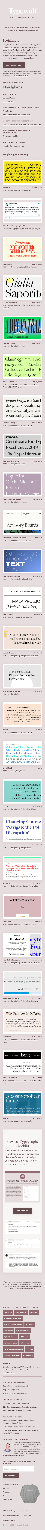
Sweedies (7, 264)
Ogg (20, 384)
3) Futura (33, 1312)
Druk (23, 463)
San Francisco (16, 617)
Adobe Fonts (7, 71)
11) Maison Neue (10, 1343)
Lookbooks (22, 27)
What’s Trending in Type (22, 17)
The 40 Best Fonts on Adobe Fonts (17, 114)
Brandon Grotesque (28, 924)
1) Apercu (8, 1312)
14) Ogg (30, 1349)
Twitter (6, 1488)
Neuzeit (24, 502)
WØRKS (6, 187)
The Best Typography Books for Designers (20, 1406)
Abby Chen (7, 614)
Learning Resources (28, 30)
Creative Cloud (22, 1282)
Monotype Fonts (26, 1284)
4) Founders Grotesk (12, 1318)
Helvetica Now (26, 190)
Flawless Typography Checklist (17, 226)
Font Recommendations (14, 1382)
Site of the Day (11, 1515)
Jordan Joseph (10, 423)
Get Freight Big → (14, 65)
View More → (28, 1355)
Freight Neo (19, 145)
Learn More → (23, 1211)
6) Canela (29, 1324)
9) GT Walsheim (10, 1337)
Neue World (15, 266)
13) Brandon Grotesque (13, 1349)
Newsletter (7, 1499)
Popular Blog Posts (12, 1417)
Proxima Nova (26, 425)
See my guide (10, 136)
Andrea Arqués (10, 382)
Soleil (13, 770)
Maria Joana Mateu (12, 691)
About (24, 1511)
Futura (14, 886)
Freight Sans (26, 847)
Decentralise (9, 343)
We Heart (7, 883)
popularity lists (9, 1372)
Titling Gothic (16, 578)
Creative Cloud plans (21, 75)
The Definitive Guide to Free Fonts (17, 1410)
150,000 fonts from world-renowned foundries (22, 124)
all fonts (22, 1369)
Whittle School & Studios (14, 538)
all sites (29, 1369)
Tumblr (6, 1495)
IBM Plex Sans (17, 387)
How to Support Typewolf (15, 1439)
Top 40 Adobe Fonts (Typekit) (15, 1385)
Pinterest (7, 1492)
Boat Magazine (10, 1078)
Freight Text (8, 47)
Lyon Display (8, 101)
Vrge (5, 845)
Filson (33, 809)
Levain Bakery (9, 653)
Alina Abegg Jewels (12, 499)
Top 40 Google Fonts (11, 1389)
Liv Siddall (7, 768)
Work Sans (35, 384)
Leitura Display (9, 97)
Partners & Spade (11, 998)
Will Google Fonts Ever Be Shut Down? (19, 1426)
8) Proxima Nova (22, 1330)
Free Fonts (12, 30)
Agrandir (26, 384)
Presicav (34, 1001)
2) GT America (20, 1312)
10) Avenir (24, 1337)
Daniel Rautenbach (11, 576)
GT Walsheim (26, 540)
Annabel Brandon (11, 461)
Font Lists (10, 27)
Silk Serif (14, 384)
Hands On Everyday (12, 960)
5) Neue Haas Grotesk (13, 1324)
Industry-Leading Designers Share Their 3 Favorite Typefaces (20, 1431)
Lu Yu (5, 806)
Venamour (7, 922)
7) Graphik (8, 1330)
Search (6, 1363)
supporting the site (31, 1453)
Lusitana (36, 962)
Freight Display (28, 52)
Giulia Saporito (10, 302)
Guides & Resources (12, 1399)
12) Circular (25, 1343)
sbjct (5, 730)
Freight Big (7, 111)
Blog (27, 1515)
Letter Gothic (22, 886)
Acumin (34, 266)
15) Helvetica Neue (11, 1355)
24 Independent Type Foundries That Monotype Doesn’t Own (18, 1421)
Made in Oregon (10, 1511)
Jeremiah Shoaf (32, 1445)
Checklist (35, 27)
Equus (6, 1118)
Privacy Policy (9, 1520)
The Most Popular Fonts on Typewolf (21, 1307)
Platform (34, 655)
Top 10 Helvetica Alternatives (15, 1393)
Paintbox (7, 1037)
